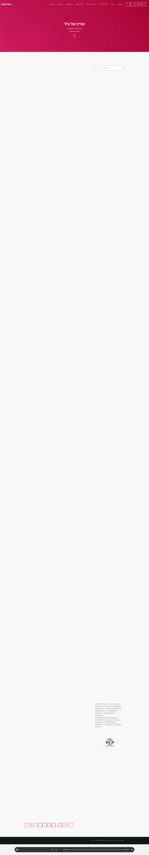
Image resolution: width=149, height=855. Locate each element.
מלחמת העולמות (101, 641)
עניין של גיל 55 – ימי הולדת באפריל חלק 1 (51, 377)
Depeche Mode (100, 711)
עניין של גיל (32, 119)
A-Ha (110, 706)
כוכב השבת (100, 380)
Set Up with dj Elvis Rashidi (110, 124)
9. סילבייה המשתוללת (104, 342)
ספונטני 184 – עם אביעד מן (110, 193)
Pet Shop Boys (100, 720)
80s (118, 704)
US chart (118, 724)
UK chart (99, 724)
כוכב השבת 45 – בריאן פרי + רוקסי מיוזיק (109, 384)
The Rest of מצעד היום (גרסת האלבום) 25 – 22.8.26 (111, 175)
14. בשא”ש (101, 515)
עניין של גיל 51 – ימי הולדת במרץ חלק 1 (50, 715)
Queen (110, 720)
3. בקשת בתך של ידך (104, 429)
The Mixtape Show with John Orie (112, 116)
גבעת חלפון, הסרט (102, 296)
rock (117, 720)
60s (106, 704)
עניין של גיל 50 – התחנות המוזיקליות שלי (51, 800)
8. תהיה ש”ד (101, 558)
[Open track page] (61, 849)
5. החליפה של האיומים (105, 601)
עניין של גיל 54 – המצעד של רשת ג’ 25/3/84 (53, 462)
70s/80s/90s (101, 89)
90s (97, 706)
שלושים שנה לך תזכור (104, 93)
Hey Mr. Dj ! (106, 107)
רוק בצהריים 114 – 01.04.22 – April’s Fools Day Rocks (113, 184)
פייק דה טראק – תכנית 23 (110, 219)
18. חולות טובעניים (103, 472)
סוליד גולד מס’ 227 (108, 211)
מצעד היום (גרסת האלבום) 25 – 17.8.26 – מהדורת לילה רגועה (111, 246)
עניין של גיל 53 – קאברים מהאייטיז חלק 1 (51, 546)
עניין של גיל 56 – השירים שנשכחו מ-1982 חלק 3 (55, 293)
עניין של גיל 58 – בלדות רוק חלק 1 (47, 123)
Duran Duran (112, 711)
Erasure (98, 713)
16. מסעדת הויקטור (103, 299)
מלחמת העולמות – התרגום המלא (108, 645)
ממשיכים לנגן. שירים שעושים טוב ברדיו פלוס (113, 143)
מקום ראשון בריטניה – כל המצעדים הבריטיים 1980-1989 (112, 237)
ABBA (117, 706)
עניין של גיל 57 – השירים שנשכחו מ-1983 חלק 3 (55, 208)
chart (108, 708)
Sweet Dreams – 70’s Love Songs (112, 160)
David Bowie (117, 708)
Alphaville (99, 708)
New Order (99, 715)
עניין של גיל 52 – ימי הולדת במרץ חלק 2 (50, 631)
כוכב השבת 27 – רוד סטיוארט (107, 688)
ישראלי (98, 727)
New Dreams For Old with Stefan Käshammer (112, 134)
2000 (104, 706)
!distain (98, 704)
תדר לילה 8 (106, 228)
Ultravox (109, 724)
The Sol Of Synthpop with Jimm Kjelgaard (112, 151)
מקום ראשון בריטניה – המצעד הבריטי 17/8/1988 (113, 254)
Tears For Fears (110, 722)
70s (112, 704)
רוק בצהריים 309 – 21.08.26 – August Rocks (111, 202)
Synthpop (99, 722)
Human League (109, 713)
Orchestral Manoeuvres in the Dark (106, 718)
